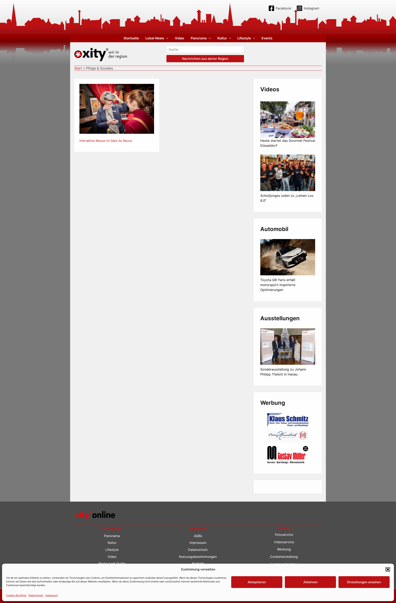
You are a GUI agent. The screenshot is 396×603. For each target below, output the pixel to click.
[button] (388, 569)
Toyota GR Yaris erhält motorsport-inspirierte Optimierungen (277, 285)
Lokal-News (154, 38)
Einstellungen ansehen (364, 582)
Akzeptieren (257, 582)
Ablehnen (310, 582)
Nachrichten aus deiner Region (205, 59)
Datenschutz (35, 595)
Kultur (222, 38)
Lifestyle (244, 38)
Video (179, 38)
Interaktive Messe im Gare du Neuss (105, 141)
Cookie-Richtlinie (16, 595)
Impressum (51, 595)
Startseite (131, 38)
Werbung (284, 549)
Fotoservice (284, 535)
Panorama (199, 38)
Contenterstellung (284, 557)
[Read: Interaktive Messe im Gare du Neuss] (116, 109)
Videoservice (284, 542)
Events (267, 38)
